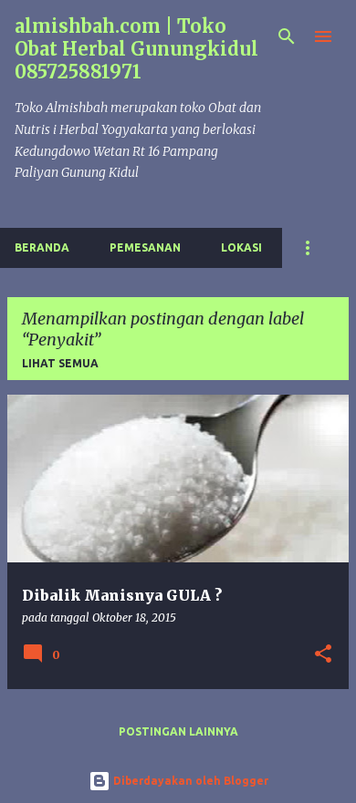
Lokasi (241, 247)
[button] (323, 655)
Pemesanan (145, 247)
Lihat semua (60, 363)
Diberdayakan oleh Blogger (189, 781)
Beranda (42, 247)
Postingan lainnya (178, 731)
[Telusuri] (287, 36)
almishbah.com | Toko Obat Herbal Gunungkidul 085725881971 (136, 49)
